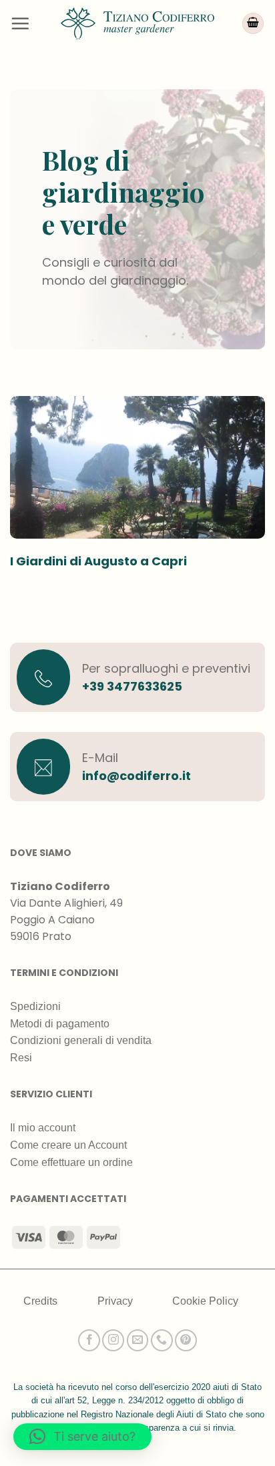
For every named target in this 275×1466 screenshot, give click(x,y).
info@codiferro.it (136, 775)
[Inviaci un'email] (138, 1340)
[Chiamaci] (162, 1340)
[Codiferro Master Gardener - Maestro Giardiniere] (137, 23)
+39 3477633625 (132, 686)
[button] (20, 23)
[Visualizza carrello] (253, 24)
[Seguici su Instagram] (113, 1340)
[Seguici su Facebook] (89, 1340)
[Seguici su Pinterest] (186, 1340)
